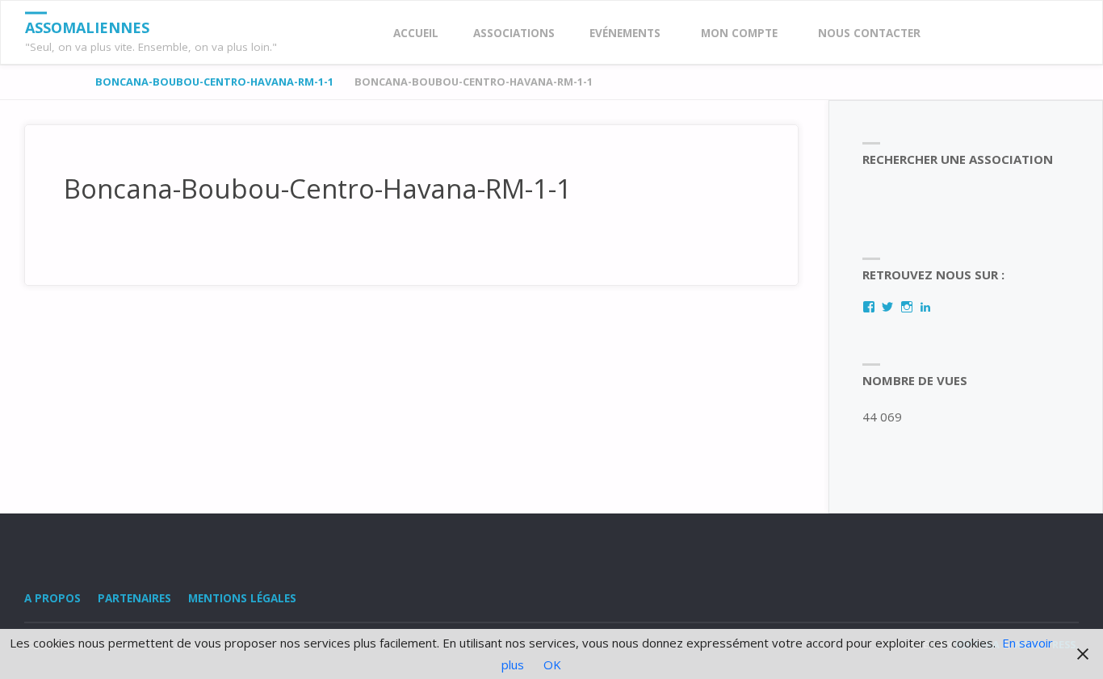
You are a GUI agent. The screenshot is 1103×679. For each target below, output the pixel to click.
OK (552, 664)
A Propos (52, 598)
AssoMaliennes (87, 27)
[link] (953, 33)
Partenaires (134, 598)
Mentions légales (242, 598)
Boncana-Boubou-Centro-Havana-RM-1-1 (214, 81)
